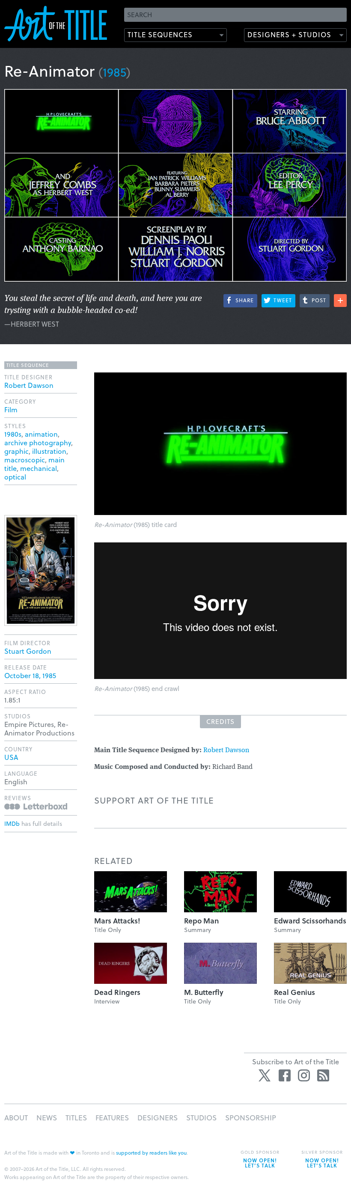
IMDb (12, 823)
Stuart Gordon (27, 651)
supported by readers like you (151, 1152)
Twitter (265, 1075)
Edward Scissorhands (310, 920)
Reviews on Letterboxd (35, 806)
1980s (12, 434)
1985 (114, 71)
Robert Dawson (226, 750)
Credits (220, 721)
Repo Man (201, 920)
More (340, 300)
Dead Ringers (117, 992)
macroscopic (24, 459)
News (46, 1117)
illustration (49, 451)
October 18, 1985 (30, 675)
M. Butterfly (203, 992)
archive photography (37, 442)
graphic (16, 451)
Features (112, 1117)
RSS (323, 1075)
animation (41, 434)
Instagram (304, 1075)
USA (11, 757)
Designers (157, 1117)
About (16, 1117)
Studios (201, 1117)
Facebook (285, 1075)
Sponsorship (250, 1117)
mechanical (38, 468)
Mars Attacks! (117, 920)
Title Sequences (160, 34)
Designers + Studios (289, 34)
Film (11, 409)
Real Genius (294, 992)
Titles (76, 1117)
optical (15, 477)
